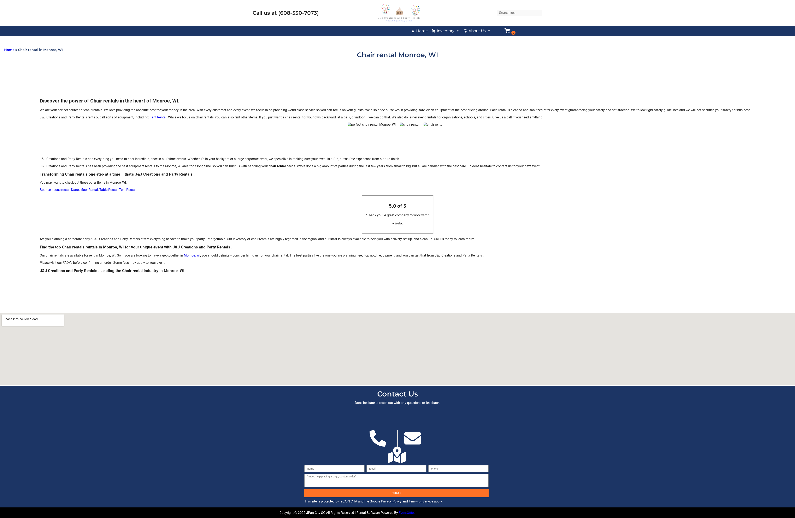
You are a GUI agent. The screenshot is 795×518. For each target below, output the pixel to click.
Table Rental (108, 190)
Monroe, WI (192, 255)
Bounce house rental (55, 190)
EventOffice (407, 513)
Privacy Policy (391, 501)
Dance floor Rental (84, 190)
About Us (477, 31)
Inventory (445, 31)
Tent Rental (158, 117)
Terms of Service (421, 501)
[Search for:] (519, 12)
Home (422, 31)
